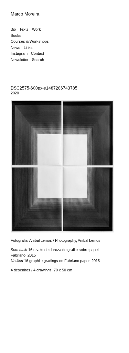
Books (16, 35)
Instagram (19, 53)
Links (28, 47)
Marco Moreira (25, 14)
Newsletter (20, 60)
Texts (24, 29)
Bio (13, 29)
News (15, 47)
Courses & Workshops (30, 41)
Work (36, 29)
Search (38, 60)
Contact (37, 53)
